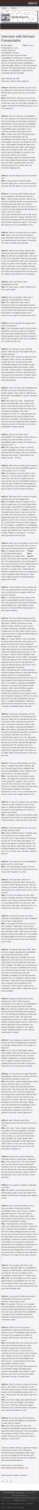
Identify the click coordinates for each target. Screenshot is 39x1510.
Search (22, 1507)
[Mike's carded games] (11, 1481)
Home (3, 1503)
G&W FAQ (30, 1503)
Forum (3, 1507)
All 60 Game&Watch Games (16, 1503)
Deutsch (14, 8)
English (4, 8)
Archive (9, 1507)
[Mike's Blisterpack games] (3, 1481)
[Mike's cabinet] (7, 1481)
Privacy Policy (20, 1492)
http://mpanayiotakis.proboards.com (14, 1468)
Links (16, 1507)
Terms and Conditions (9, 1492)
